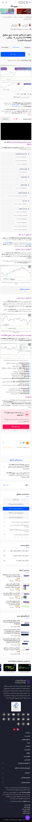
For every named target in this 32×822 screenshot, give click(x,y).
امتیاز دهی (27, 760)
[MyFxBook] (23, 724)
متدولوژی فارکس (26, 739)
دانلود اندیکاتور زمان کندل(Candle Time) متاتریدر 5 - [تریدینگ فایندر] (11, 576)
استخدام (28, 746)
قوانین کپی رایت (26, 809)
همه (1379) (16, 500)
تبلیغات (28, 753)
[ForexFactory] (28, 724)
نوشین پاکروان (25, 26)
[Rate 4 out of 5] (6, 447)
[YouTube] (13, 714)
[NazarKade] (18, 724)
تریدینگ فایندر (28, 17)
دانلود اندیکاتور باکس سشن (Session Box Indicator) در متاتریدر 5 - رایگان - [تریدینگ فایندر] (12, 586)
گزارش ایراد (27, 750)
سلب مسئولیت (26, 811)
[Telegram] (4, 714)
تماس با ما (27, 736)
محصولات (21, 17)
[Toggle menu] (27, 817)
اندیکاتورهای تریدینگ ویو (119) (16, 504)
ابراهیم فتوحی (14, 26)
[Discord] (18, 719)
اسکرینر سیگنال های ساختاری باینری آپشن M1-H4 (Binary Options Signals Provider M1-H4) (11, 640)
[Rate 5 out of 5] (4, 447)
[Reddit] (28, 719)
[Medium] (23, 719)
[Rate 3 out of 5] (8, 447)
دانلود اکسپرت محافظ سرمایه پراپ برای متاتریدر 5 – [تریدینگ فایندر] (11, 594)
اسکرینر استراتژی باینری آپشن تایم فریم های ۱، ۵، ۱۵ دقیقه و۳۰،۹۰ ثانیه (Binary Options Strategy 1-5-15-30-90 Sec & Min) (11, 632)
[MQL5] (23, 714)
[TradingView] (28, 714)
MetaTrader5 (5, 47)
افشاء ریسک (27, 805)
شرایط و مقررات (26, 813)
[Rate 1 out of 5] (12, 447)
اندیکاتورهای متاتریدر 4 (7, 17)
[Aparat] (4, 719)
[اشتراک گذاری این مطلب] (29, 54)
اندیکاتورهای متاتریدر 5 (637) (16, 513)
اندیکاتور (15, 17)
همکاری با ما (27, 756)
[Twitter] (18, 714)
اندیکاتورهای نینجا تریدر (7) (16, 517)
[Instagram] (13, 719)
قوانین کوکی (27, 807)
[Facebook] (8, 719)
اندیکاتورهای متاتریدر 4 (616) (16, 508)
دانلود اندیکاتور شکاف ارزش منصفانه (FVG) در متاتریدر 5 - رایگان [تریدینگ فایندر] (12, 603)
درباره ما (28, 733)
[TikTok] (8, 714)
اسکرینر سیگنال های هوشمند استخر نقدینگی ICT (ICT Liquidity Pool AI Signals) (11, 622)
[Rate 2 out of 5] (10, 447)
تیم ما (28, 743)
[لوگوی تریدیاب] (22, 2)
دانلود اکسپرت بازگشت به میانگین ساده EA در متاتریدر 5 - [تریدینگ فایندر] (11, 649)
